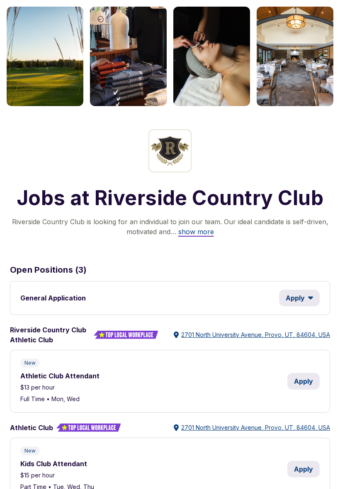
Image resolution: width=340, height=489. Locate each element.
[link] (196, 231)
